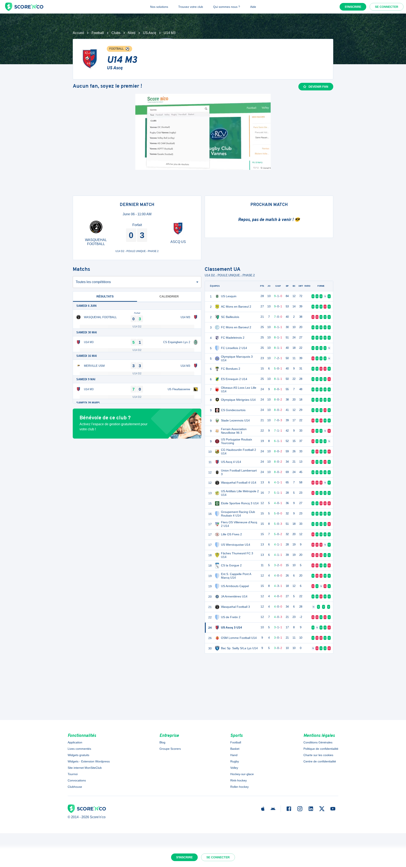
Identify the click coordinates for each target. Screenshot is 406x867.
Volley (234, 767)
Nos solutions (159, 6)
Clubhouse (75, 786)
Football (98, 33)
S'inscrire (353, 6)
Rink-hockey (238, 780)
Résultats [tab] (105, 296)
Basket (234, 748)
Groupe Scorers (170, 748)
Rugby (234, 761)
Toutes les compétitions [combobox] (93, 282)
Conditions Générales (317, 742)
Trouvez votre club (190, 6)
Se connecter (386, 6)
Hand (233, 755)
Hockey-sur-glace (242, 774)
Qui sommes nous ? (226, 6)
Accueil (78, 33)
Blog (162, 742)
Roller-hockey (239, 786)
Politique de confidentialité (320, 748)
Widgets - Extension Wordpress (89, 761)
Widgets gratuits (78, 755)
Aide (253, 6)
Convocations (77, 780)
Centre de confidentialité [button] (319, 761)
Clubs (115, 33)
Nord (131, 33)
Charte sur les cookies (318, 755)
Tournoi (73, 774)
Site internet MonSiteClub (85, 767)
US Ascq (149, 33)
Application (75, 742)
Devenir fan (318, 86)
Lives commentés (79, 748)
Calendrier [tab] (169, 296)
